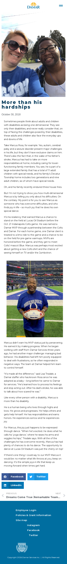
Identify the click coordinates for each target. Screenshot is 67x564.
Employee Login (26, 510)
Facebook (33, 530)
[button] (14, 476)
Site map (21, 520)
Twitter (33, 535)
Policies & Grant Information (33, 515)
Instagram (33, 525)
